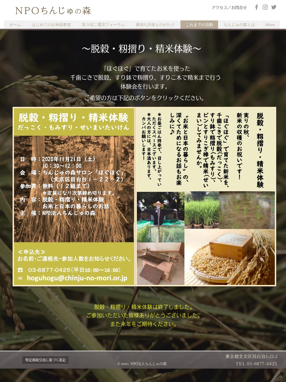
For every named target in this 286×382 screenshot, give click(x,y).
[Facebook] (256, 7)
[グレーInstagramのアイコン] (265, 7)
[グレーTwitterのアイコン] (273, 7)
